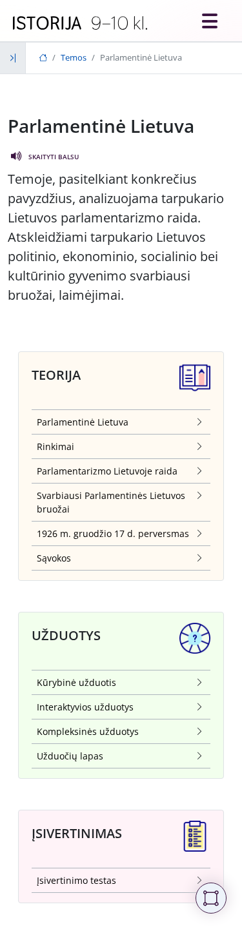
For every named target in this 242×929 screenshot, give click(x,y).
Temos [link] (73, 57)
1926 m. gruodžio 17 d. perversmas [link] (113, 533)
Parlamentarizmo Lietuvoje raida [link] (107, 471)
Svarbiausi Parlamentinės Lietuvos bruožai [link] (111, 502)
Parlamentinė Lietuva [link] (82, 422)
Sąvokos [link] (54, 558)
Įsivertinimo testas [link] (76, 880)
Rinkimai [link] (55, 446)
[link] (80, 23)
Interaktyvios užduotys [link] (85, 707)
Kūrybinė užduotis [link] (76, 682)
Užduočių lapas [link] (70, 756)
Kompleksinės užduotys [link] (88, 731)
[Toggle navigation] (209, 20)
